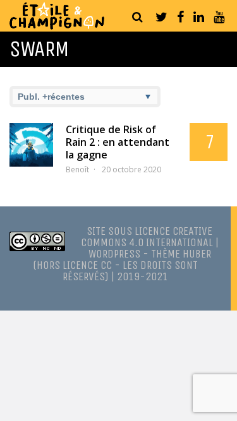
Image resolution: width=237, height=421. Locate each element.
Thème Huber (181, 254)
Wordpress (114, 254)
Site (96, 231)
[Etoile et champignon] (56, 26)
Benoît (77, 169)
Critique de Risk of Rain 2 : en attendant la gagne (117, 142)
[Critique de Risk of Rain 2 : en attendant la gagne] (31, 145)
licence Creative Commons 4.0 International (147, 236)
